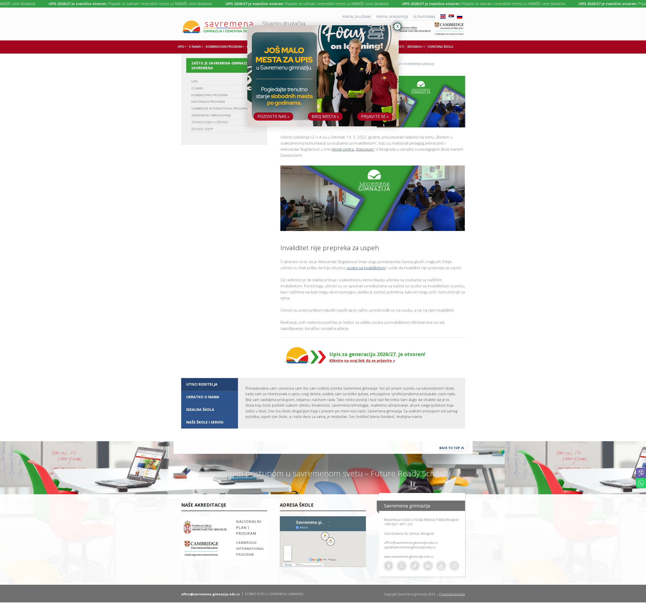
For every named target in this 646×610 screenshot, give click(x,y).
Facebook (388, 565)
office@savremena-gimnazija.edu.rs (411, 542)
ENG (443, 16)
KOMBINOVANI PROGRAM (209, 95)
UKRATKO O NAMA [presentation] (202, 396)
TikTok (414, 565)
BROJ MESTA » (325, 116)
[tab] (209, 384)
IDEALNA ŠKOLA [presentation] (200, 409)
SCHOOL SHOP (202, 129)
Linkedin (428, 565)
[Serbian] (451, 18)
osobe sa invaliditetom (366, 267)
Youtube (441, 565)
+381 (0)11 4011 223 (398, 524)
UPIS (194, 81)
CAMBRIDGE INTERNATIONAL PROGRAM (219, 108)
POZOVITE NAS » (273, 116)
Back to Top (449, 448)
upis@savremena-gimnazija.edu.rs (409, 547)
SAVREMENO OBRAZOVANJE (211, 115)
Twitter (401, 565)
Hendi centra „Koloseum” (353, 149)
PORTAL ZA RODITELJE (392, 17)
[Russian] (460, 18)
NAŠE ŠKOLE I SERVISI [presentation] (204, 422)
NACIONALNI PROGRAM (208, 102)
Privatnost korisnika (452, 594)
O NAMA (197, 88)
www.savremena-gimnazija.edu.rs (409, 556)
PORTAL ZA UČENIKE (356, 17)
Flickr (454, 565)
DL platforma (424, 17)
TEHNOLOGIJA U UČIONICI (209, 122)
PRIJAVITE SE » (375, 116)
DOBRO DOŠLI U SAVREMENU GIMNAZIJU (274, 594)
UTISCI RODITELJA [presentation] (202, 384)
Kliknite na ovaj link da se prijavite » (362, 360)
